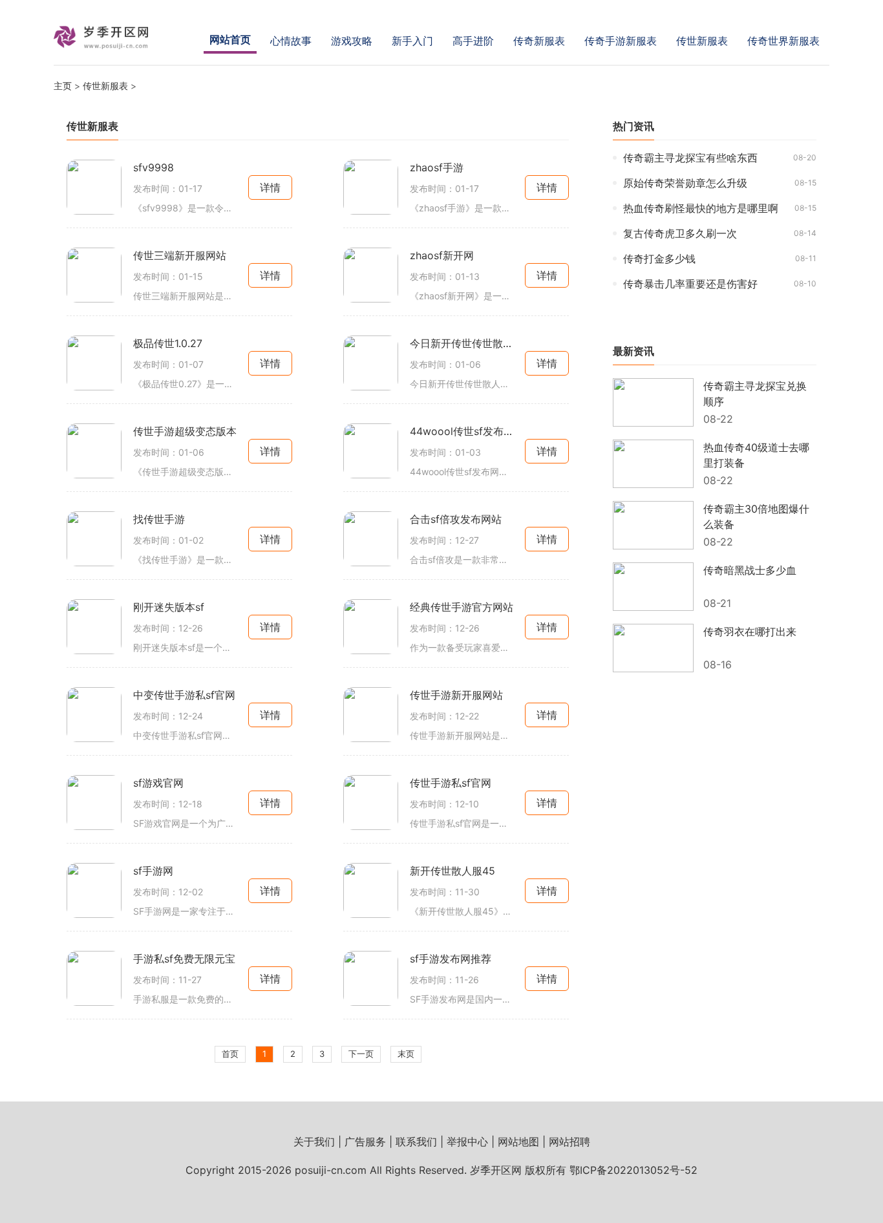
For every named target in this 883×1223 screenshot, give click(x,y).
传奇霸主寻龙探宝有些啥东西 (690, 157)
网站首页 (230, 39)
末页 (406, 1053)
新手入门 (412, 40)
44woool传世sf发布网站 (461, 431)
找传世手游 (159, 519)
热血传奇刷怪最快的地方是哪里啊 (700, 208)
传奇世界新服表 (783, 40)
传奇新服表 (539, 40)
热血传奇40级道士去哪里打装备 (756, 455)
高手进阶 (473, 40)
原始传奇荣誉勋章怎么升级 (685, 182)
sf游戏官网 (158, 782)
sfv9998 (153, 167)
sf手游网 (153, 870)
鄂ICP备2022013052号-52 (633, 1170)
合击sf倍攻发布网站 (456, 519)
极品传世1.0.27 (167, 343)
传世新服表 (702, 40)
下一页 (361, 1053)
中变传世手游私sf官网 (184, 694)
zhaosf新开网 (442, 255)
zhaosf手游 (436, 167)
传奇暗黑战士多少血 (749, 570)
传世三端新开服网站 (179, 255)
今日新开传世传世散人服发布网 (461, 343)
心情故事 (291, 40)
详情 (270, 187)
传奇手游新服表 (620, 40)
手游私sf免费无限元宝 (184, 958)
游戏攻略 (351, 40)
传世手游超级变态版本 (185, 431)
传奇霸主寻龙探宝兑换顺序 (755, 393)
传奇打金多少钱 (659, 258)
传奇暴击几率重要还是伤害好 (690, 283)
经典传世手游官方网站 (461, 607)
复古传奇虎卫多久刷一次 (680, 233)
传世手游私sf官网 (450, 782)
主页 (63, 85)
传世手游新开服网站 (456, 694)
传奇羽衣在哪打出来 (749, 631)
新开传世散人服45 (452, 870)
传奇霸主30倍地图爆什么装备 (756, 516)
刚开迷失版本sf (168, 607)
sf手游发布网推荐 (450, 958)
